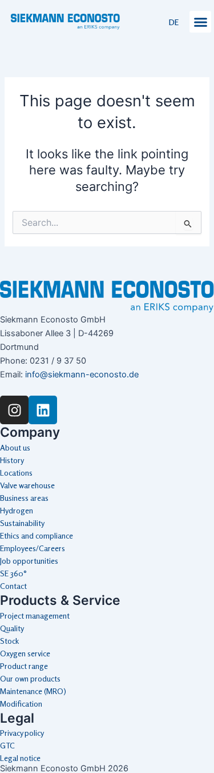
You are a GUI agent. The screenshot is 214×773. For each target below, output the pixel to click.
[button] (200, 22)
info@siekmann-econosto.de (82, 374)
